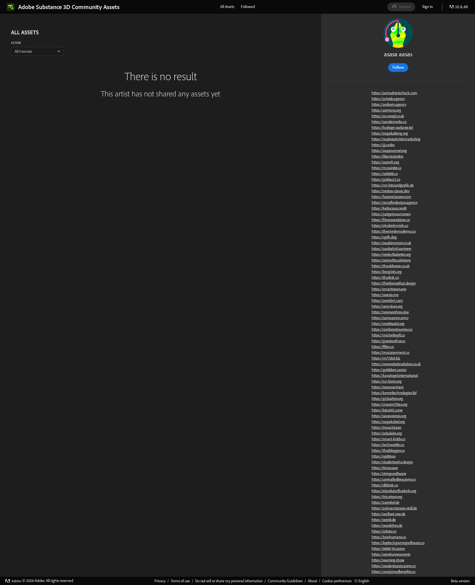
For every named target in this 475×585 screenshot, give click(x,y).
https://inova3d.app (386, 427)
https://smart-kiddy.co (388, 438)
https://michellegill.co (388, 335)
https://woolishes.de (387, 525)
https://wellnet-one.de (388, 513)
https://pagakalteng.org (390, 133)
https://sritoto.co (384, 531)
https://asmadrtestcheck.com (394, 92)
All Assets (227, 6)
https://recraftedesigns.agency (395, 202)
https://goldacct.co (386, 179)
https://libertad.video (387, 156)
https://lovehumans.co (389, 536)
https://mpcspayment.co (390, 352)
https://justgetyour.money (391, 213)
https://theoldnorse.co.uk (391, 265)
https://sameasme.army (390, 317)
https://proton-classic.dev (391, 190)
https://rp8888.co (385, 173)
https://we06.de (384, 519)
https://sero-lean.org (387, 306)
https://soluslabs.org (387, 433)
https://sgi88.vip (384, 456)
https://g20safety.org (387, 398)
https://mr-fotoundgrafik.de (393, 185)
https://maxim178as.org (389, 404)
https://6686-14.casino (388, 548)
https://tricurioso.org (387, 496)
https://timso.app (385, 467)
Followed (248, 6)
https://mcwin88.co (386, 167)
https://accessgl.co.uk (388, 115)
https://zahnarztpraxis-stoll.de (394, 508)
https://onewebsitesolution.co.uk (396, 363)
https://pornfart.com (387, 300)
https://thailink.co (385, 277)
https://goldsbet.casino (389, 369)
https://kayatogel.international (395, 375)
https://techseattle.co (388, 444)
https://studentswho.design (392, 461)
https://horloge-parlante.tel (392, 127)
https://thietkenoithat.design (394, 283)
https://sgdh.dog (384, 237)
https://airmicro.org (386, 110)
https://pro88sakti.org (388, 323)
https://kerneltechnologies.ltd (394, 392)
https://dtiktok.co (385, 485)
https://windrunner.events (391, 554)
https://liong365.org (387, 271)
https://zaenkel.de (385, 502)
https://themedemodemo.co (394, 231)
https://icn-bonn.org (387, 381)
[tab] (227, 6)
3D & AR (461, 6)
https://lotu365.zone (387, 410)
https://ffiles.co (383, 346)
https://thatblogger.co (388, 450)
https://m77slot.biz (386, 358)
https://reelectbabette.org (391, 254)
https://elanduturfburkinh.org (394, 490)
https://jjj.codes (383, 144)
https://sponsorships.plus (390, 312)
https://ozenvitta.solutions (391, 260)
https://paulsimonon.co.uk (391, 242)
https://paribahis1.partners (391, 248)
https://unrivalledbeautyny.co (394, 479)
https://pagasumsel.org (389, 150)
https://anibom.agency (389, 104)
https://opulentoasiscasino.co (394, 565)
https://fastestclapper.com (391, 196)
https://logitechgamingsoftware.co (398, 542)
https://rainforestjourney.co (392, 329)
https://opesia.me (385, 294)
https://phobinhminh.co (390, 225)
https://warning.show (388, 560)
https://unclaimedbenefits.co (393, 571)
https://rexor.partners (388, 387)
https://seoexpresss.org (389, 415)
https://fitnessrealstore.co (391, 219)
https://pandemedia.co (389, 121)
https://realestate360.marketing (396, 138)
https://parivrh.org (385, 162)
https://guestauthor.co (388, 340)
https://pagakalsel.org (388, 421)
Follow (398, 67)
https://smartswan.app (389, 288)
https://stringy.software (389, 473)
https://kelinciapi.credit (389, 208)
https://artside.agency (388, 98)
